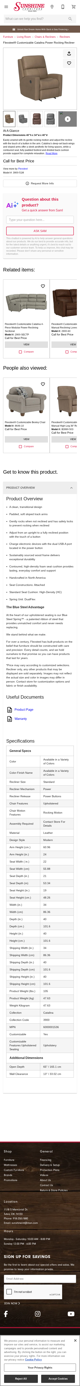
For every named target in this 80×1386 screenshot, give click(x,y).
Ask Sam (40, 231)
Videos (44, 1175)
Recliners (65, 36)
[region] (40, 1360)
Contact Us (46, 1185)
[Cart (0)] (73, 6)
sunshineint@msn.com (25, 1223)
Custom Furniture (14, 1170)
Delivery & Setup (50, 1165)
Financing (45, 1160)
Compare (29, 351)
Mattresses (10, 1165)
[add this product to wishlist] (69, 63)
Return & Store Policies (54, 1190)
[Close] (75, 1340)
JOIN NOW (11, 1303)
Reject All (21, 1378)
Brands (8, 1175)
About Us (45, 1180)
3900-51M (18, 173)
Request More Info (42, 183)
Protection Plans (50, 1170)
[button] (6, 6)
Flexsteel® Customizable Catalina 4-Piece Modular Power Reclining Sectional (24, 327)
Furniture (8, 36)
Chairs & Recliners (45, 36)
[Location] (52, 6)
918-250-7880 (20, 1218)
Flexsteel (23, 168)
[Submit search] (70, 18)
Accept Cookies (58, 1378)
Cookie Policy (33, 1359)
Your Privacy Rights (40, 1367)
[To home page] (29, 6)
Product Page (24, 709)
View (26, 344)
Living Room (24, 36)
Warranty (21, 718)
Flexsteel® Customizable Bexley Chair (25, 422)
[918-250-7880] (63, 6)
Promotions (10, 1180)
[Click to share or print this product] (69, 53)
